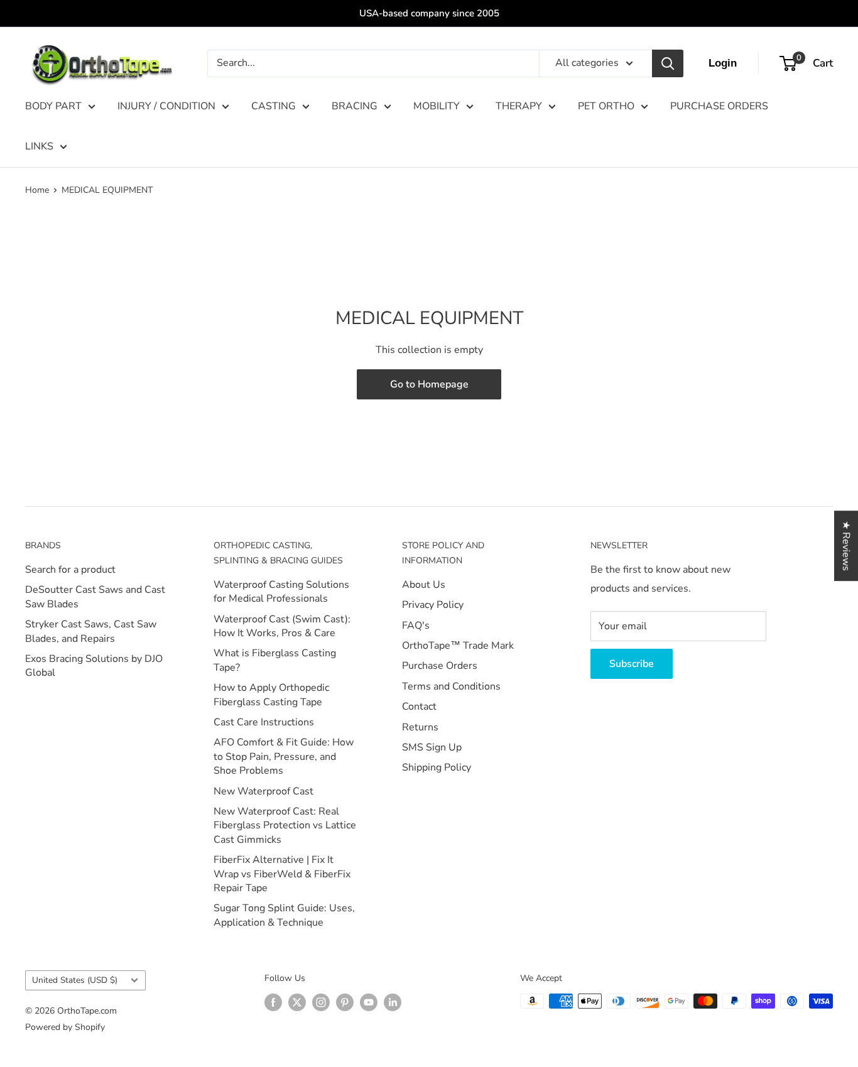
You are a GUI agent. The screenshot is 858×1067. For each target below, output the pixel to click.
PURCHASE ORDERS (719, 106)
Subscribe (631, 664)
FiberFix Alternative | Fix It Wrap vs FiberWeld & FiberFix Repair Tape (282, 874)
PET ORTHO (606, 106)
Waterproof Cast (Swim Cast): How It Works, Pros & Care (282, 626)
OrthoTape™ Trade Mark (458, 646)
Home (37, 190)
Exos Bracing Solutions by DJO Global (94, 666)
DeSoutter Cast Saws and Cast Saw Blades (95, 596)
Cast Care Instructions (264, 722)
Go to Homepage (429, 384)
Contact (419, 706)
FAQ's (416, 625)
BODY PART (53, 106)
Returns (420, 727)
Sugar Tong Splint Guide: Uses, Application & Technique (284, 915)
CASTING (273, 106)
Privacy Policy (433, 605)
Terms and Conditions (451, 686)
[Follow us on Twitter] (297, 1002)
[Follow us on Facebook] (273, 1002)
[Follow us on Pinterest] (345, 1002)
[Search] (667, 63)
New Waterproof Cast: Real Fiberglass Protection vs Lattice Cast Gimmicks (285, 825)
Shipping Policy (436, 767)
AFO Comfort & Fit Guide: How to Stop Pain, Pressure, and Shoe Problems (284, 756)
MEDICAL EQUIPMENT (107, 190)
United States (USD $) (74, 980)
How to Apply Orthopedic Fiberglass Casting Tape (271, 694)
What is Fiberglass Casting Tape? (275, 660)
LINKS (39, 146)
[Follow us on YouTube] (368, 1002)
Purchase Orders (439, 666)
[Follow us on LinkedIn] (392, 1002)
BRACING (354, 106)
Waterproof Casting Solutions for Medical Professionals (281, 591)
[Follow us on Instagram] (321, 1002)
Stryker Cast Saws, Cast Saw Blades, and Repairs (90, 631)
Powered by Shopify (65, 1027)
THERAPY (519, 106)
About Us (423, 585)
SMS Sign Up (432, 747)
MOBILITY (436, 106)
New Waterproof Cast (263, 791)
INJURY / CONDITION (166, 106)
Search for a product (70, 570)
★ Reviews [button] (846, 546)
